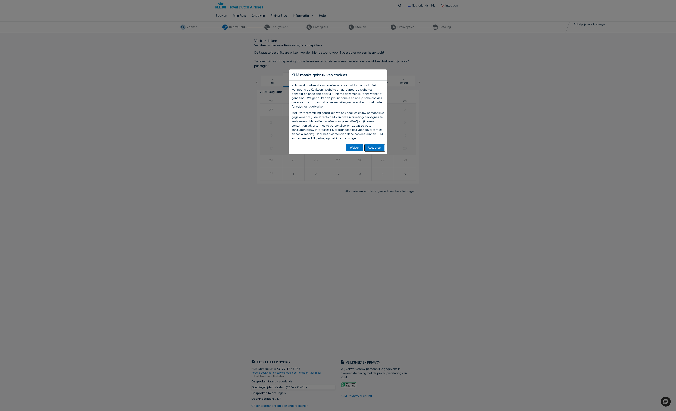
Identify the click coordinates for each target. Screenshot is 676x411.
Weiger (354, 147)
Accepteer (375, 147)
